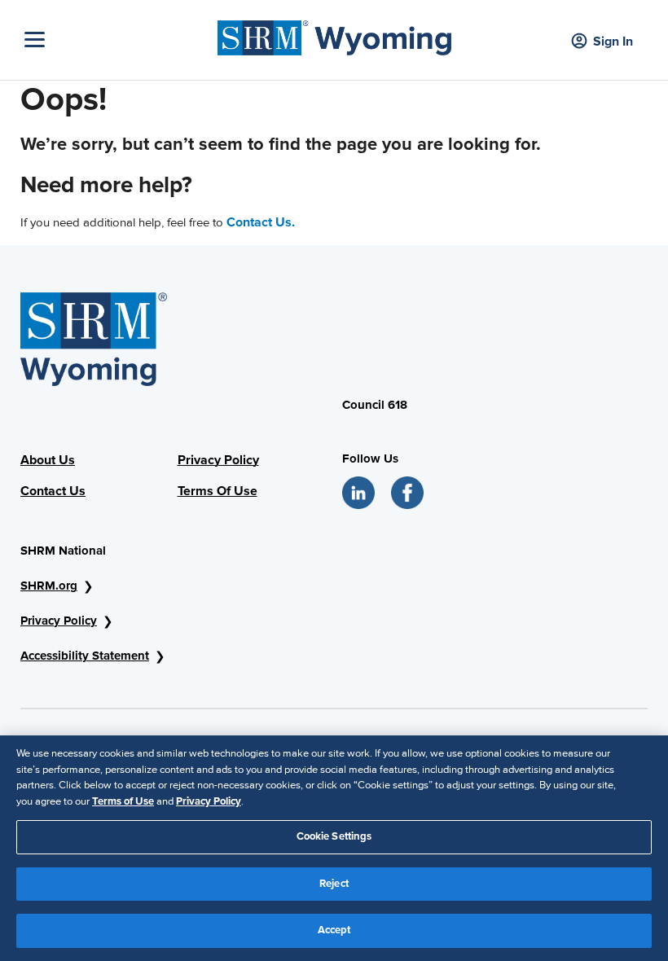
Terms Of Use (217, 491)
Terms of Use (123, 801)
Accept (334, 930)
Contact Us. (260, 222)
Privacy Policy (218, 460)
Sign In (613, 41)
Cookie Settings (334, 836)
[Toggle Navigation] (117, 39)
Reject (334, 883)
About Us (47, 460)
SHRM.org (48, 585)
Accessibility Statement (84, 655)
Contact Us (53, 491)
